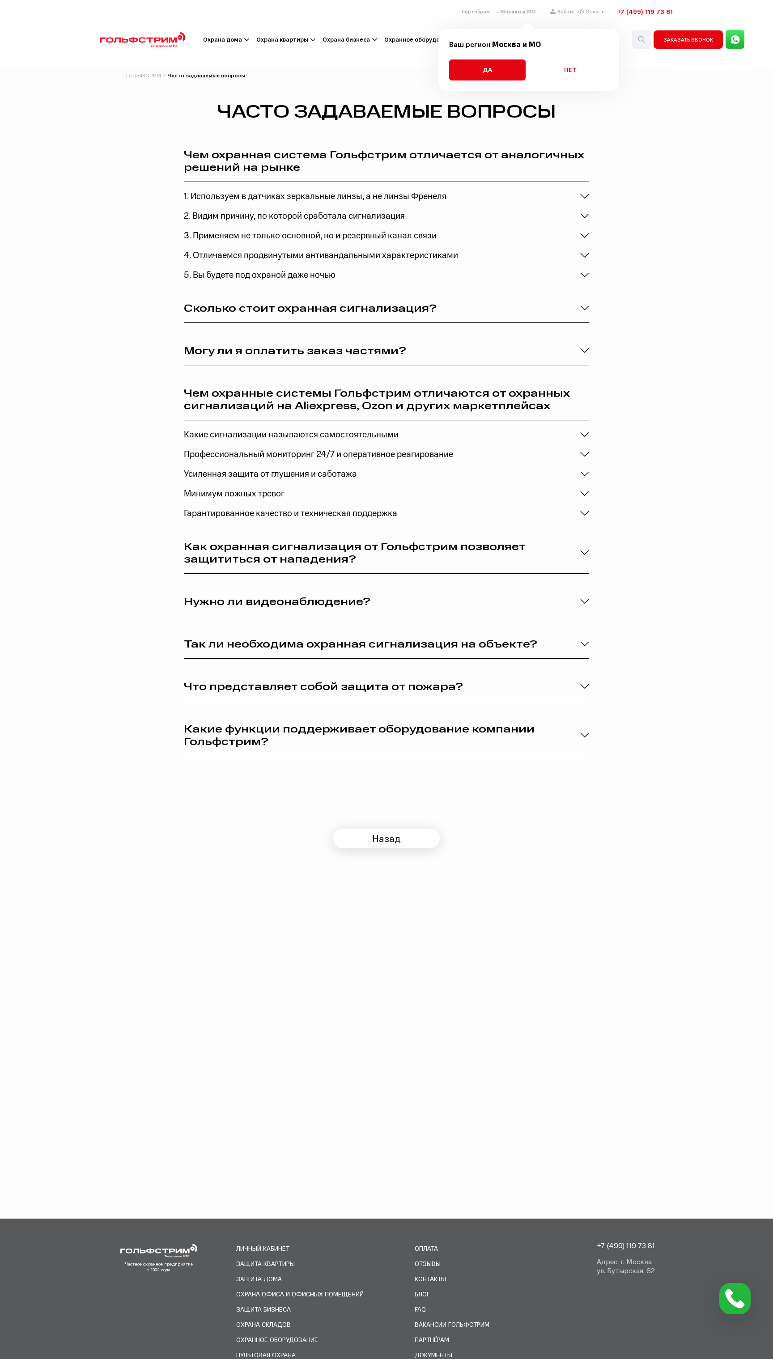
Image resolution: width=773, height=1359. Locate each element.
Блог (422, 1294)
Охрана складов (263, 1324)
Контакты (430, 1279)
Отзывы (428, 1263)
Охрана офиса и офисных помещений (300, 1294)
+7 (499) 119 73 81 (645, 11)
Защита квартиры (265, 1263)
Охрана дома (222, 39)
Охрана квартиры (282, 39)
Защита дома (259, 1279)
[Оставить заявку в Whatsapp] (735, 39)
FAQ (420, 1309)
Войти (565, 11)
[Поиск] (641, 39)
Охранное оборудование (420, 39)
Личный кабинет (262, 1248)
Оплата (595, 11)
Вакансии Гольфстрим (452, 1324)
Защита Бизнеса (263, 1309)
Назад (386, 838)
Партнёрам (476, 11)
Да (487, 69)
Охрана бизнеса (346, 39)
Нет (570, 69)
